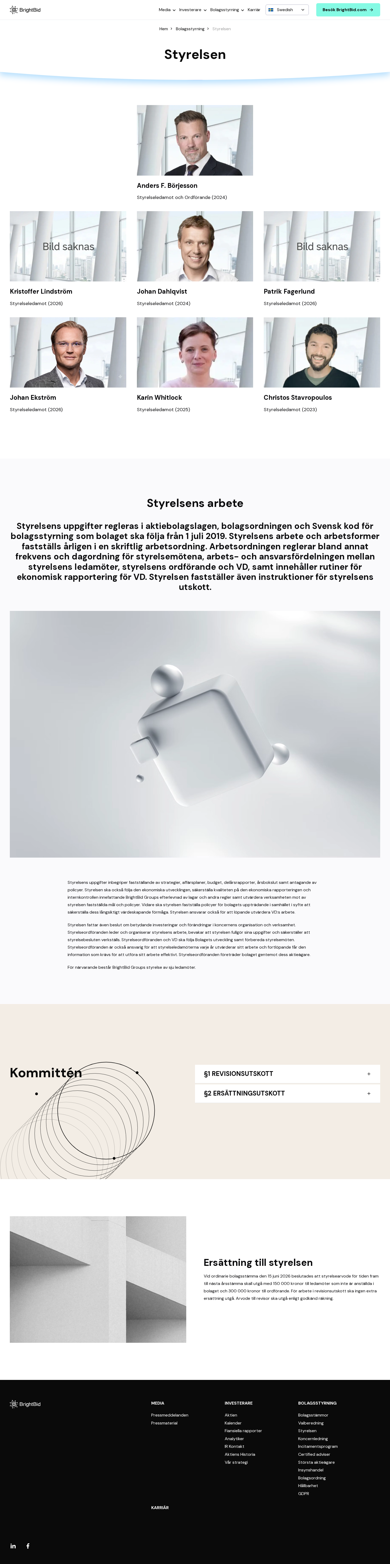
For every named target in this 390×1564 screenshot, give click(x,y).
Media (165, 9)
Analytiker (234, 1438)
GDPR (303, 1493)
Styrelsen (307, 1430)
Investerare (190, 9)
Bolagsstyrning (224, 9)
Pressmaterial (164, 1423)
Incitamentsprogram (318, 1446)
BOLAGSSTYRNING (317, 1403)
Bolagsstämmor (313, 1415)
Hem (163, 29)
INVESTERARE (239, 1403)
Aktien (231, 1415)
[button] (195, 153)
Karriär (254, 9)
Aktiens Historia (240, 1454)
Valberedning (311, 1423)
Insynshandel (310, 1470)
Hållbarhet (308, 1485)
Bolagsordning (312, 1478)
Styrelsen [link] (222, 29)
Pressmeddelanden (169, 1415)
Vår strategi (236, 1462)
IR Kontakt (234, 1446)
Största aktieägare (316, 1462)
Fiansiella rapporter (243, 1430)
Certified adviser (314, 1454)
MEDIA (157, 1403)
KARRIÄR (160, 1507)
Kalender (233, 1423)
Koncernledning (313, 1438)
